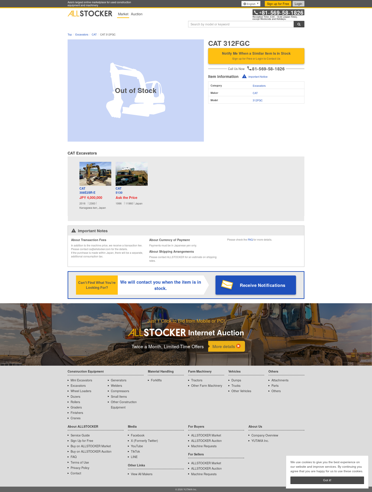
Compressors (120, 391)
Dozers (75, 396)
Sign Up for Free (82, 440)
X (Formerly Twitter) (144, 440)
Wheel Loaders (81, 391)
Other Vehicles (241, 391)
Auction (137, 13)
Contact (76, 473)
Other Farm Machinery (206, 385)
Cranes (76, 418)
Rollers (75, 402)
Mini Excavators (81, 380)
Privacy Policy (80, 468)
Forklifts (156, 380)
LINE (134, 457)
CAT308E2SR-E (87, 190)
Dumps (236, 380)
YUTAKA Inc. (260, 440)
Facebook (137, 435)
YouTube (137, 446)
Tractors (196, 380)
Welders (116, 385)
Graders (76, 407)
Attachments (279, 380)
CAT (255, 93)
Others (276, 391)
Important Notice (258, 76)
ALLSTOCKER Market (206, 435)
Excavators (259, 85)
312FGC (258, 100)
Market (123, 13)
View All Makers (141, 474)
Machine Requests (204, 446)
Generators (118, 380)
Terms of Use (80, 462)
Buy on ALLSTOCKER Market (91, 446)
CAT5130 (119, 190)
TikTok (135, 451)
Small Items (119, 396)
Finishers (77, 412)
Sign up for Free (278, 4)
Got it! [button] (327, 480)
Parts (275, 385)
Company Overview (264, 435)
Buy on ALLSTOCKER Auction (91, 451)
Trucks (235, 385)
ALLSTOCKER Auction (206, 440)
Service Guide (80, 435)
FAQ (250, 239)
